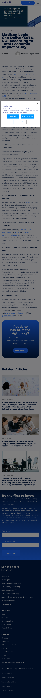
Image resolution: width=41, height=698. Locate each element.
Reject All (13, 116)
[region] (20, 114)
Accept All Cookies (27, 116)
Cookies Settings (20, 122)
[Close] (37, 104)
